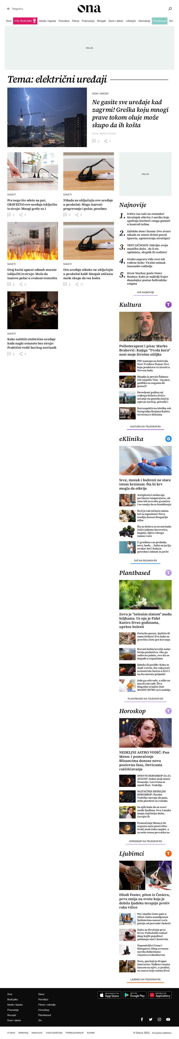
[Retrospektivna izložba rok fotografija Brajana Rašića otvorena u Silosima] (127, 413)
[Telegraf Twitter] (150, 1019)
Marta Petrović (108, 133)
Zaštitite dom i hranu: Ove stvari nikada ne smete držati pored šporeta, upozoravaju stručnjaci (145, 234)
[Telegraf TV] (168, 1019)
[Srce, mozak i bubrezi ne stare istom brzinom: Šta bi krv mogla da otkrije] (145, 460)
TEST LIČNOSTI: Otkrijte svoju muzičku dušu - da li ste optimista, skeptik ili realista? (143, 248)
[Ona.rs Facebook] (141, 1019)
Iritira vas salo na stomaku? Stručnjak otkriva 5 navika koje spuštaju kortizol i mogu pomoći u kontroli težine (144, 219)
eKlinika (131, 439)
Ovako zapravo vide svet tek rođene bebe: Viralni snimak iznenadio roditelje (142, 262)
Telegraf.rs (17, 8)
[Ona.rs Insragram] (159, 1019)
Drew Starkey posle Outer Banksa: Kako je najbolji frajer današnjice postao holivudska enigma (143, 278)
